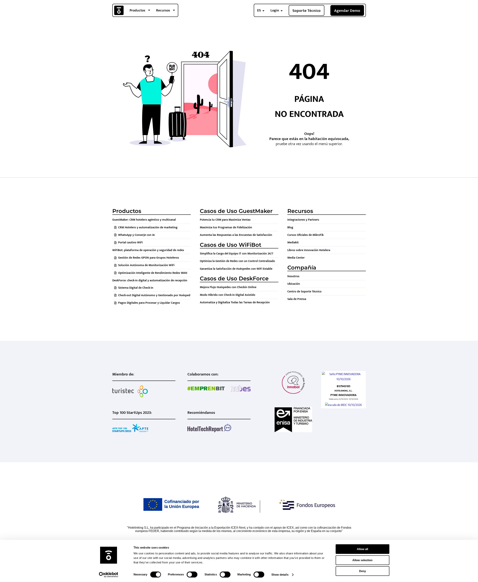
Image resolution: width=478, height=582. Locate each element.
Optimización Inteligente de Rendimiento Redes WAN (152, 272)
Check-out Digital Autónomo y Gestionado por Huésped (154, 295)
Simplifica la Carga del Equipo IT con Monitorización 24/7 (236, 253)
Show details (279, 574)
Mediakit (293, 242)
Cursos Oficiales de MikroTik (305, 235)
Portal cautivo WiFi (130, 242)
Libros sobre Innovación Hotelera (308, 250)
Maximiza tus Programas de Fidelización (226, 227)
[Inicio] (119, 10)
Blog (290, 227)
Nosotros (293, 276)
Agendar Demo (347, 10)
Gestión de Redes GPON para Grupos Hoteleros (148, 257)
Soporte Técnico (306, 10)
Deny (362, 571)
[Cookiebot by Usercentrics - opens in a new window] (108, 574)
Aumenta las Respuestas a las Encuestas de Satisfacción (236, 235)
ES (259, 10)
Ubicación (293, 283)
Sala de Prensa (296, 299)
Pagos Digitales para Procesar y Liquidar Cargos (149, 302)
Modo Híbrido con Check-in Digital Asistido (227, 294)
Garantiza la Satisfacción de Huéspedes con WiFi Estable (236, 268)
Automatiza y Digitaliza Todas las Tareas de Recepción (235, 302)
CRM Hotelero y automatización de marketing (147, 227)
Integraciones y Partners (303, 219)
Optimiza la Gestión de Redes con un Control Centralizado (237, 261)
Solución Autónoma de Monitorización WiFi (146, 265)
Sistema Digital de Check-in (135, 287)
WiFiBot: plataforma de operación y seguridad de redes (148, 250)
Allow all (362, 549)
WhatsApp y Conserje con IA (136, 235)
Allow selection (362, 560)
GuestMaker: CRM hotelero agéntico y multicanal (144, 219)
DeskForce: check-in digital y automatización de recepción (149, 280)
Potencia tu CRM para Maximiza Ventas (225, 219)
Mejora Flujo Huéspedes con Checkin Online (228, 287)
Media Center (296, 257)
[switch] (192, 574)
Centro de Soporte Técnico (304, 291)
